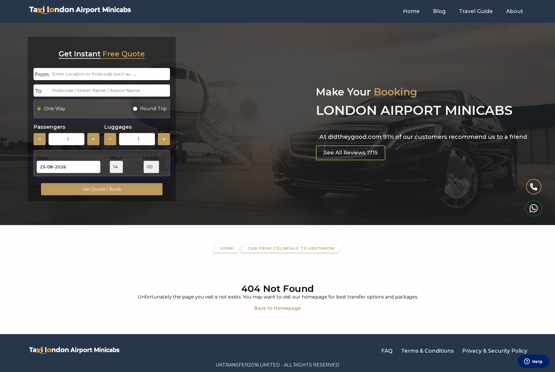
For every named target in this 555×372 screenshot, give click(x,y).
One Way (54, 108)
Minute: (151, 158)
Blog (439, 11)
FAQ (387, 351)
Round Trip (153, 108)
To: (38, 91)
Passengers (49, 127)
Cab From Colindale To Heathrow (291, 248)
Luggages (118, 127)
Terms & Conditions (427, 351)
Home (411, 11)
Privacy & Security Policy (494, 351)
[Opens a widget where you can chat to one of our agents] (533, 362)
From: (42, 74)
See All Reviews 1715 (351, 153)
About (514, 11)
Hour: (116, 158)
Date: (43, 158)
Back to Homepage (277, 308)
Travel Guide (476, 11)
